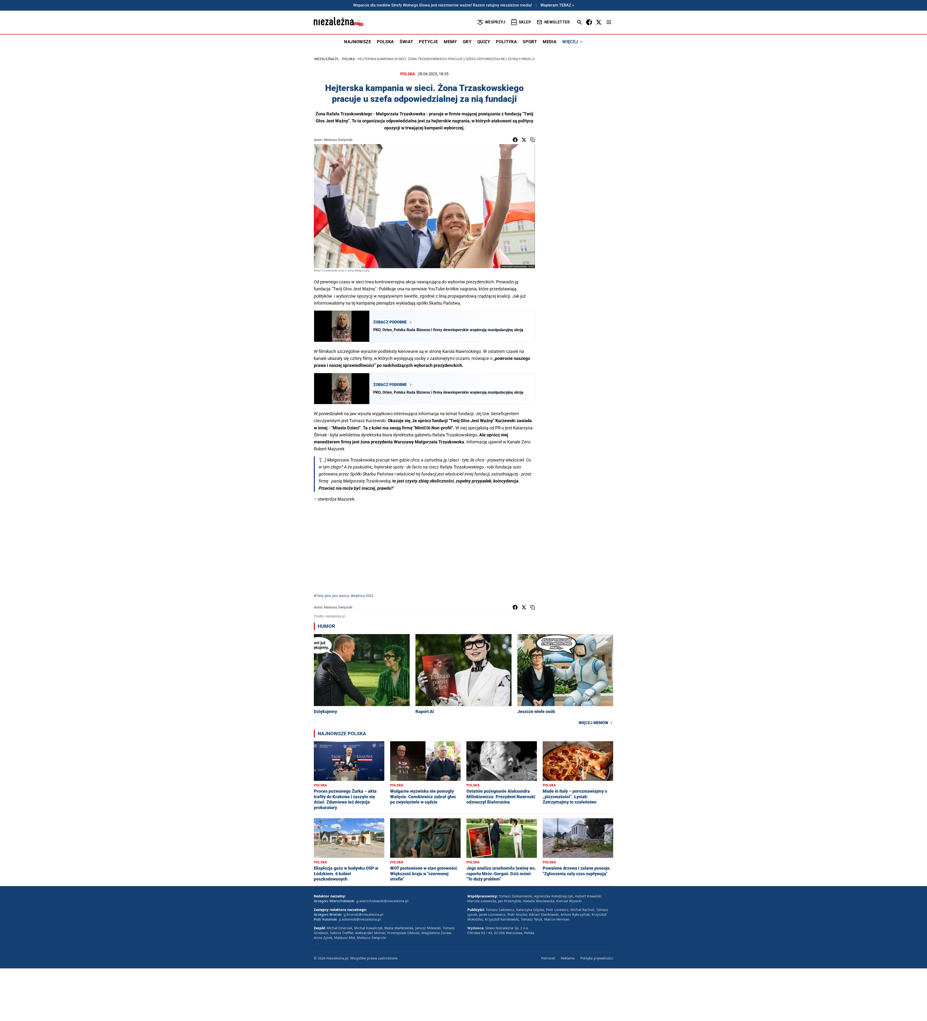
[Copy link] (532, 139)
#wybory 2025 (362, 595)
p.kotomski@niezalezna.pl (360, 919)
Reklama (568, 958)
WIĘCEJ (570, 41)
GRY (467, 41)
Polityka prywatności (596, 958)
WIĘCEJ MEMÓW (593, 722)
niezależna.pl (326, 59)
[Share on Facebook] (515, 139)
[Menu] (608, 22)
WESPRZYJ (495, 22)
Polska (348, 59)
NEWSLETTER (557, 22)
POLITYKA (506, 41)
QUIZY (483, 41)
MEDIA (549, 41)
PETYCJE (428, 41)
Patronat (548, 958)
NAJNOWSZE (357, 41)
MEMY (450, 41)
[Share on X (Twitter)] (523, 139)
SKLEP (525, 22)
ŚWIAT (406, 41)
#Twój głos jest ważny (331, 595)
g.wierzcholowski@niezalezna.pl (382, 901)
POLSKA (385, 41)
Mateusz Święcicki (338, 140)
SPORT (530, 41)
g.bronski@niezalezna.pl (363, 914)
